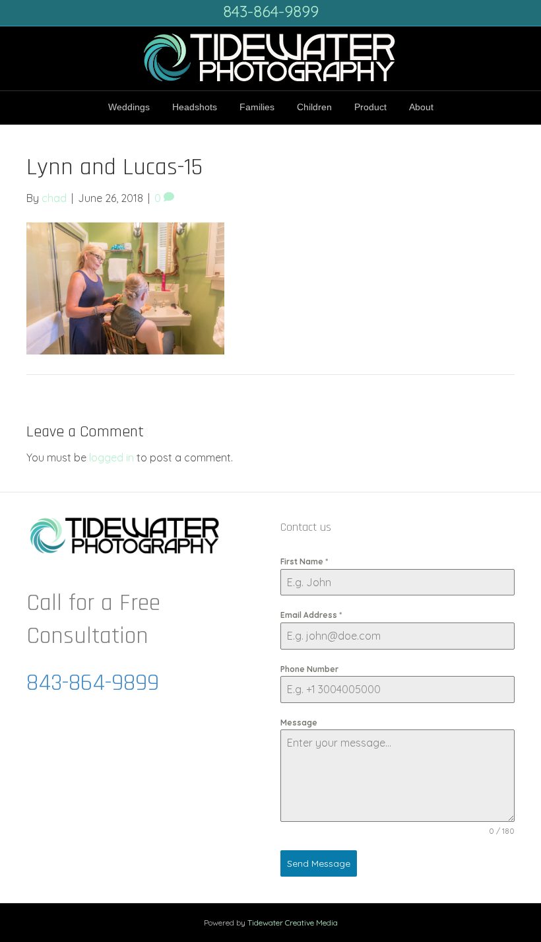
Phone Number (309, 669)
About (421, 107)
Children (314, 107)
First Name (304, 561)
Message (298, 722)
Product (370, 107)
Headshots (194, 107)
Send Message (318, 863)
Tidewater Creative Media (292, 922)
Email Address (311, 615)
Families (256, 107)
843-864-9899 (271, 11)
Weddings (129, 107)
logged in (111, 457)
